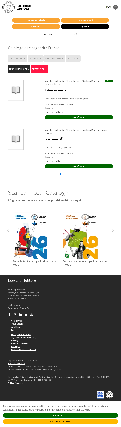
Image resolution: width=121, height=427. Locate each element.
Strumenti (36, 26)
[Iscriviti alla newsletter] (32, 315)
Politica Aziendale (15, 383)
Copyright (15, 340)
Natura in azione (55, 90)
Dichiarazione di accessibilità (23, 349)
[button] (8, 230)
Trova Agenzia (17, 323)
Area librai (15, 327)
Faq (12, 330)
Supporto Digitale (36, 20)
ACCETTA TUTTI (60, 415)
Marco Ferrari (73, 81)
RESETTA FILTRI (38, 69)
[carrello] (108, 6)
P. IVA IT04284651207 (16, 363)
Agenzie (85, 26)
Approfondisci (78, 117)
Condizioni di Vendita (20, 343)
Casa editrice (16, 321)
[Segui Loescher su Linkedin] (21, 315)
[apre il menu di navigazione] (115, 6)
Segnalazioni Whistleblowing (23, 337)
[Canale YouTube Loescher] (27, 315)
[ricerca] (75, 34)
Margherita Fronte (18, 69)
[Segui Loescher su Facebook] (10, 315)
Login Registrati (85, 20)
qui (106, 405)
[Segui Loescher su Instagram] (16, 315)
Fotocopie (15, 346)
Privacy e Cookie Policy (21, 334)
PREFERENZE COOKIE (60, 421)
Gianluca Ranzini (90, 81)
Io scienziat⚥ (54, 139)
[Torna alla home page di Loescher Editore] (17, 7)
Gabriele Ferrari (53, 84)
